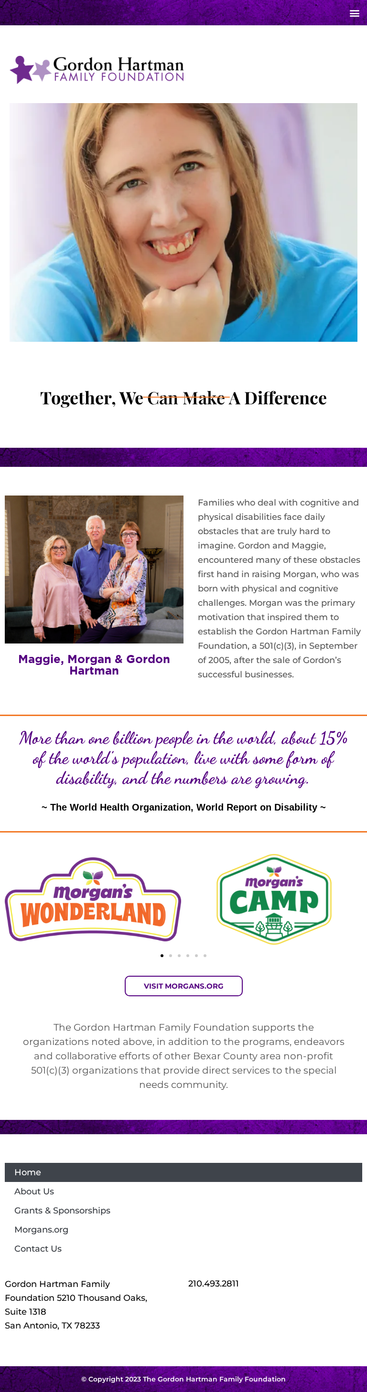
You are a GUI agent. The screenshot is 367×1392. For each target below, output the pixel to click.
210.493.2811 (213, 1283)
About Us (34, 1191)
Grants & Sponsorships (62, 1210)
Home (27, 1172)
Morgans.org (41, 1229)
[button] (354, 13)
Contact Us (38, 1249)
